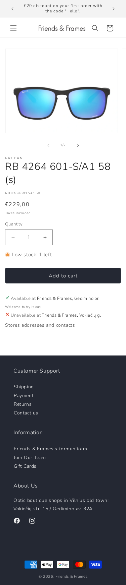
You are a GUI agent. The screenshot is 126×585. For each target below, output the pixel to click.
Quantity (14, 224)
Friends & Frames (71, 576)
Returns (23, 404)
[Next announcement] (113, 8)
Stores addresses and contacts (40, 325)
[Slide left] (48, 145)
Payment (24, 395)
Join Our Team (30, 457)
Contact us (26, 412)
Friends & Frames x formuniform (50, 448)
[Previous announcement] (12, 8)
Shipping (24, 386)
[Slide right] (78, 145)
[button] (13, 28)
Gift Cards (25, 466)
